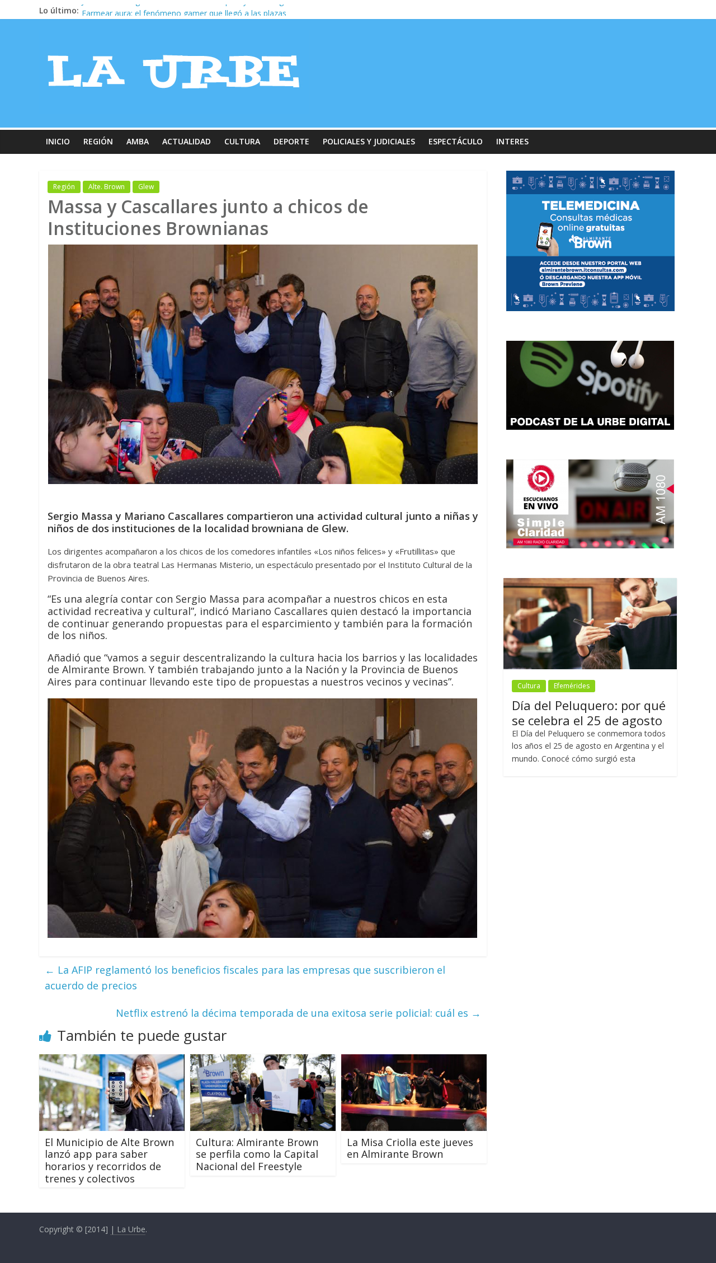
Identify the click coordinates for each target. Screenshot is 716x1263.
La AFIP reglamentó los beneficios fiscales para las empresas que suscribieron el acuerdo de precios (245, 978)
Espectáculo (455, 141)
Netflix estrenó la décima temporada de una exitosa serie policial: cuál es (298, 1013)
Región (98, 141)
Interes (512, 141)
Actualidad (186, 141)
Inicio (58, 141)
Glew (146, 186)
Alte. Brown (106, 186)
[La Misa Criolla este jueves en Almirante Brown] (414, 1061)
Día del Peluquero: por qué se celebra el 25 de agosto (589, 712)
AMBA (137, 141)
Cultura (242, 141)
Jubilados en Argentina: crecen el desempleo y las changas (187, 10)
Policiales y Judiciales (369, 141)
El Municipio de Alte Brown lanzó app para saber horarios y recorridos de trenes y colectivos (109, 1160)
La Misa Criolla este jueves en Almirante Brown (410, 1148)
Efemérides (572, 686)
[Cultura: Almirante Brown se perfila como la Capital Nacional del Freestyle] (263, 1061)
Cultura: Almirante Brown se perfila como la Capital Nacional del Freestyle (257, 1154)
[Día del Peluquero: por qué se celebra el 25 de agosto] (590, 584)
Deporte (291, 141)
